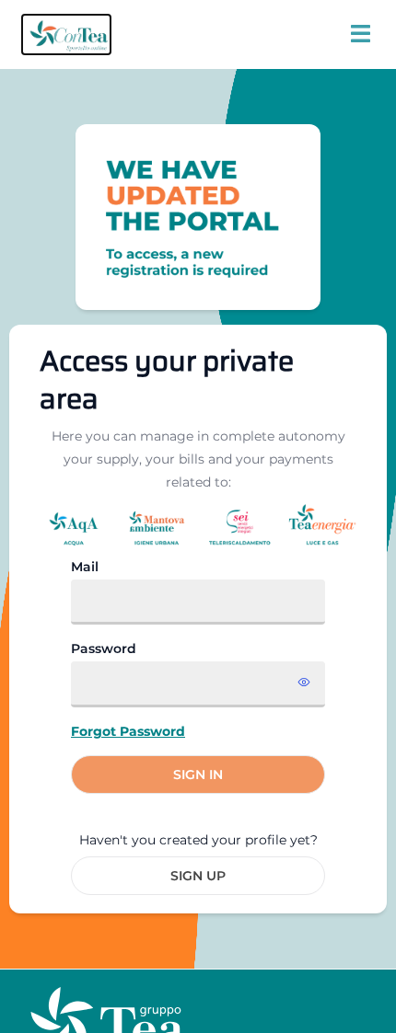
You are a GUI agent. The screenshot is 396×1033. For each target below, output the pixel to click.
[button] (66, 34)
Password (103, 648)
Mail (85, 566)
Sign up (198, 875)
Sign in (198, 774)
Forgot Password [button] (128, 731)
